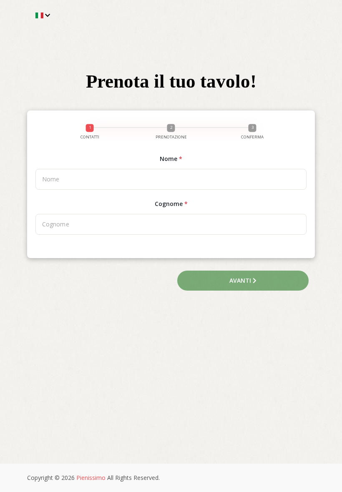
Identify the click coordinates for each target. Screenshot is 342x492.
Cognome (171, 204)
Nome (171, 159)
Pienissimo (91, 478)
